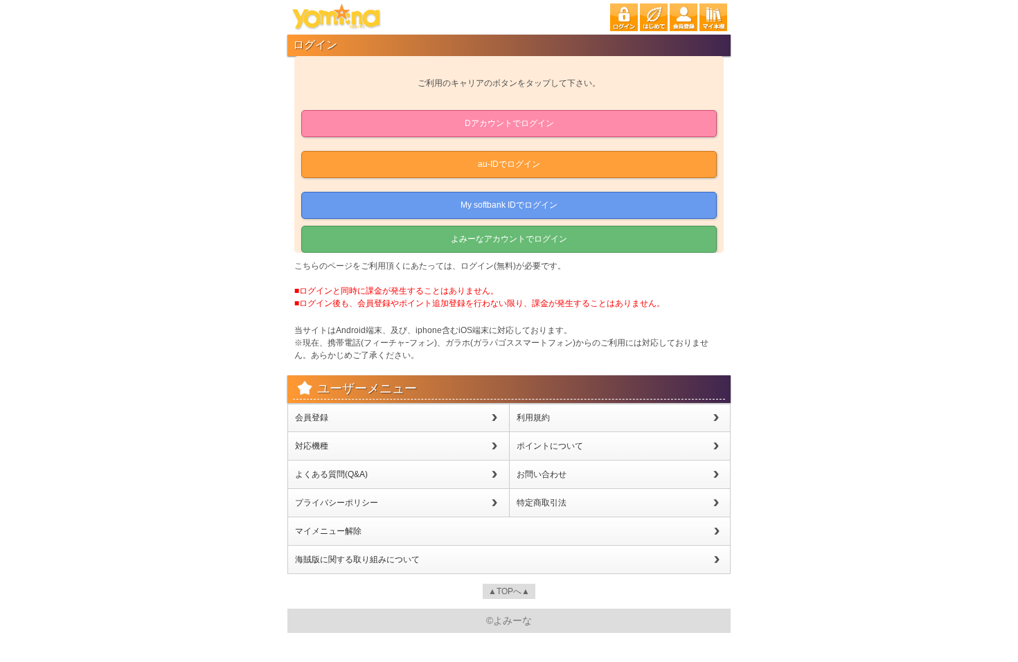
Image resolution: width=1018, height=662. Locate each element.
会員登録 (311, 417)
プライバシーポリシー (336, 503)
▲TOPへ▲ (509, 591)
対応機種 (311, 446)
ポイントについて (550, 446)
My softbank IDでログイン (509, 205)
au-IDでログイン (509, 164)
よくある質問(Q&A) (331, 474)
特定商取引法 (541, 503)
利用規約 (533, 417)
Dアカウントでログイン (509, 123)
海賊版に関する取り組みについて (357, 559)
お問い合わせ (541, 474)
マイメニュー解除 (328, 531)
